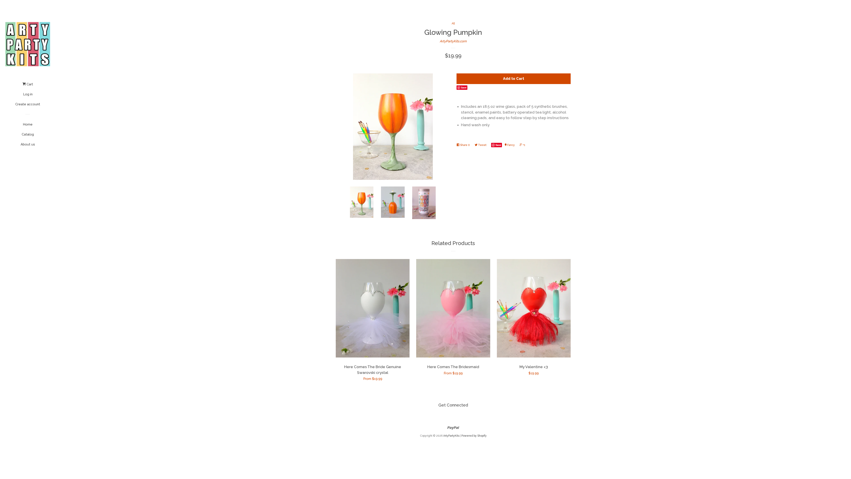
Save (463, 87)
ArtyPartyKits (451, 435)
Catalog (28, 134)
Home (28, 124)
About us (28, 144)
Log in (28, 94)
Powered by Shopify (474, 435)
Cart (29, 84)
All (453, 23)
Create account (27, 104)
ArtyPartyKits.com (453, 41)
